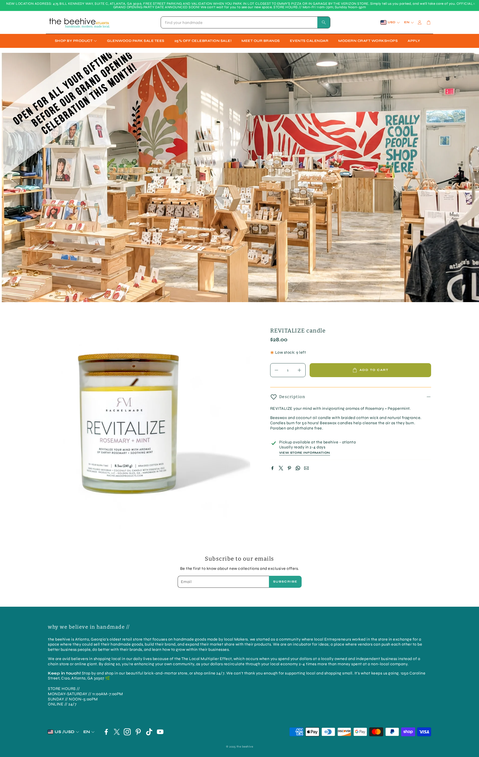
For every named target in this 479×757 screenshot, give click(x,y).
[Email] (306, 468)
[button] (245, 22)
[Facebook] (272, 468)
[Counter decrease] (276, 370)
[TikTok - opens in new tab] (149, 731)
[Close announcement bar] (474, 3)
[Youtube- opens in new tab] (160, 731)
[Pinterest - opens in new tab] (138, 731)
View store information (304, 452)
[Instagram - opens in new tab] (127, 731)
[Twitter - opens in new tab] (117, 732)
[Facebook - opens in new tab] (106, 731)
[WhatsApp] (298, 468)
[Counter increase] (299, 370)
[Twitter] (281, 468)
